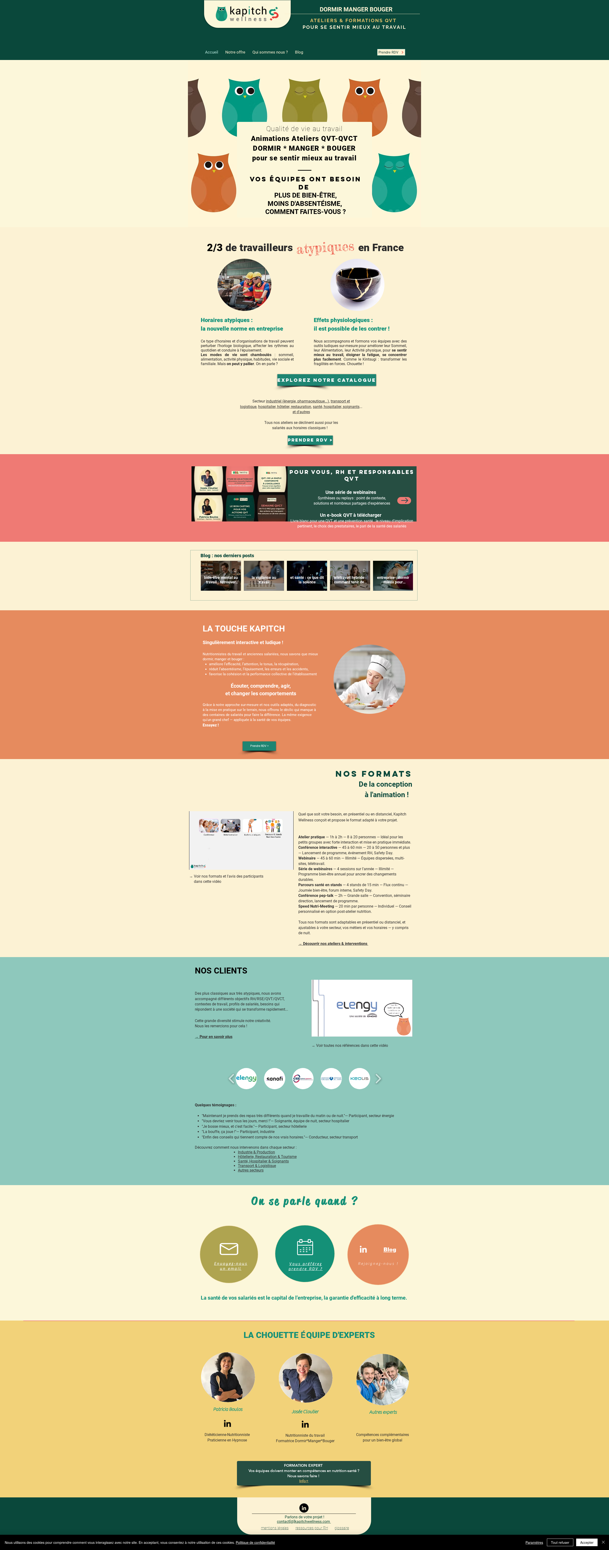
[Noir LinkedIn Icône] (227, 1423)
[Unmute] (203, 863)
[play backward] (231, 1078)
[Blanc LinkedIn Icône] (363, 1249)
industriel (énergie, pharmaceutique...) (297, 401)
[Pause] (195, 863)
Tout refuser (560, 1542)
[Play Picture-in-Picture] (279, 863)
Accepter (587, 1542)
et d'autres (301, 412)
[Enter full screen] (287, 863)
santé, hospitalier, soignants (336, 406)
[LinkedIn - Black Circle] (304, 1508)
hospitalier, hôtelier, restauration (284, 406)
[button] (246, 1078)
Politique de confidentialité (255, 1542)
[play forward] (378, 1078)
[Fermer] (603, 1542)
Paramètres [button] (534, 1542)
